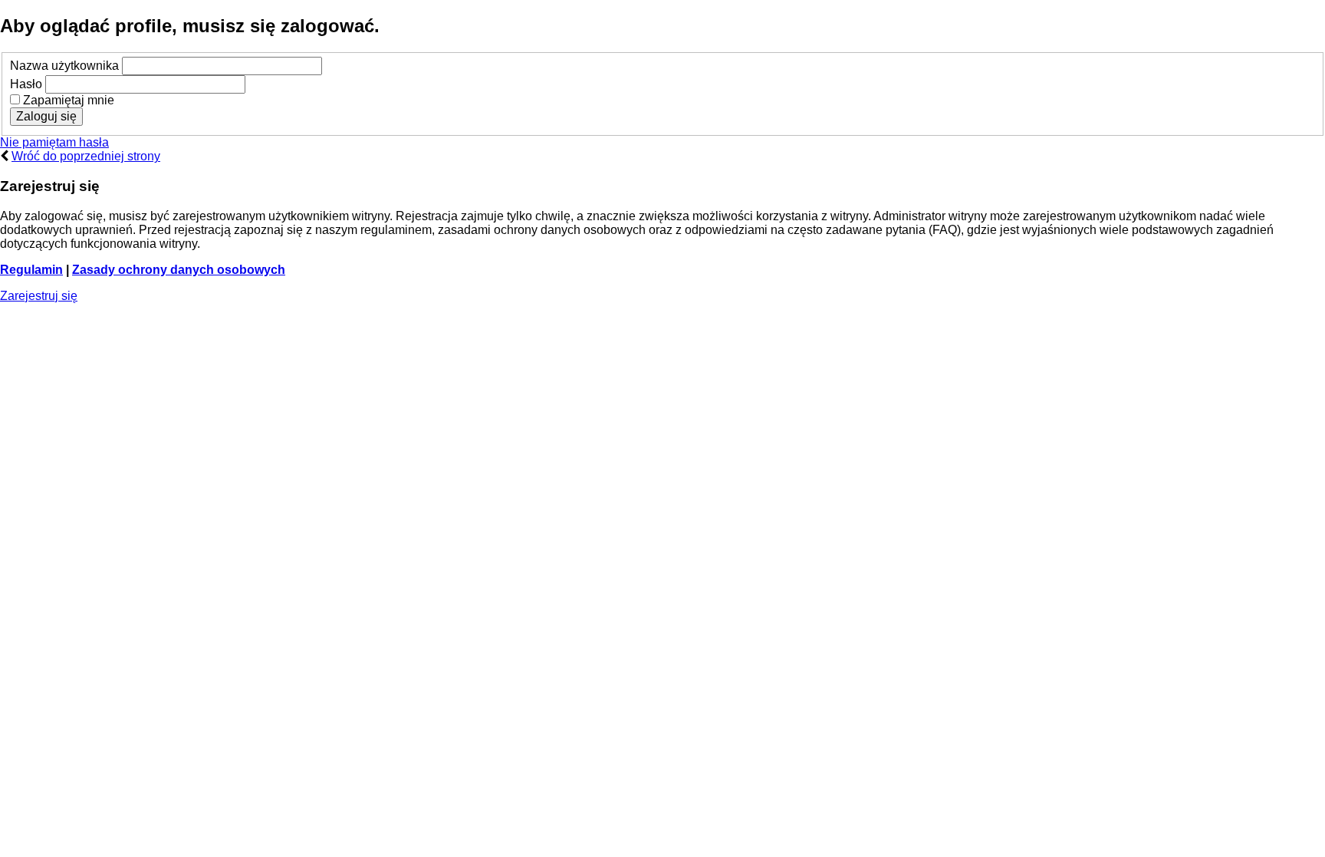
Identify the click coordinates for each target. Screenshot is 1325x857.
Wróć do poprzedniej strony (86, 156)
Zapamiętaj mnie (67, 100)
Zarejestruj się (38, 295)
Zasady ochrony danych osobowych (178, 269)
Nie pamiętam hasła (54, 142)
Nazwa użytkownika (64, 65)
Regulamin (31, 269)
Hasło (26, 84)
